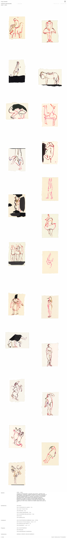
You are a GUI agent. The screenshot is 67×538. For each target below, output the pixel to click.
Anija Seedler (4, 1)
